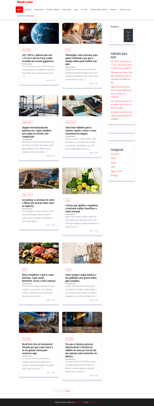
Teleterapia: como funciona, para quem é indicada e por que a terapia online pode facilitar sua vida (81, 59)
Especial (84, 9)
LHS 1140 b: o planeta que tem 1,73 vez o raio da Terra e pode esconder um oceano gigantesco (38, 58)
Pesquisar (115, 26)
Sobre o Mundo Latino (99, 9)
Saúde (76, 9)
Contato (113, 9)
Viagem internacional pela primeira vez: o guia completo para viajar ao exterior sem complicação (36, 132)
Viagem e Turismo (53, 9)
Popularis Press (94, 402)
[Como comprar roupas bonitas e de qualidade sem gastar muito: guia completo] (82, 252)
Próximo (67, 391)
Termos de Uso (125, 9)
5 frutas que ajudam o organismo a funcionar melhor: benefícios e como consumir (81, 208)
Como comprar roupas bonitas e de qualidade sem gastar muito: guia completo (81, 278)
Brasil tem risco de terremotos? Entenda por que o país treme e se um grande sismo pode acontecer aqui (37, 348)
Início (19, 9)
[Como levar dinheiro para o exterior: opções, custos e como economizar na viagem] (82, 105)
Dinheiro (28, 9)
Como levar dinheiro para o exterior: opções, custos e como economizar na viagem (80, 130)
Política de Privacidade (25, 16)
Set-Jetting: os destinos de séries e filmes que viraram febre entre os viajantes (38, 203)
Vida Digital (67, 9)
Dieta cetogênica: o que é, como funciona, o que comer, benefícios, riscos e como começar (39, 278)
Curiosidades (39, 9)
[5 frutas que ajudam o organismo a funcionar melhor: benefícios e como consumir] (82, 180)
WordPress (79, 402)
